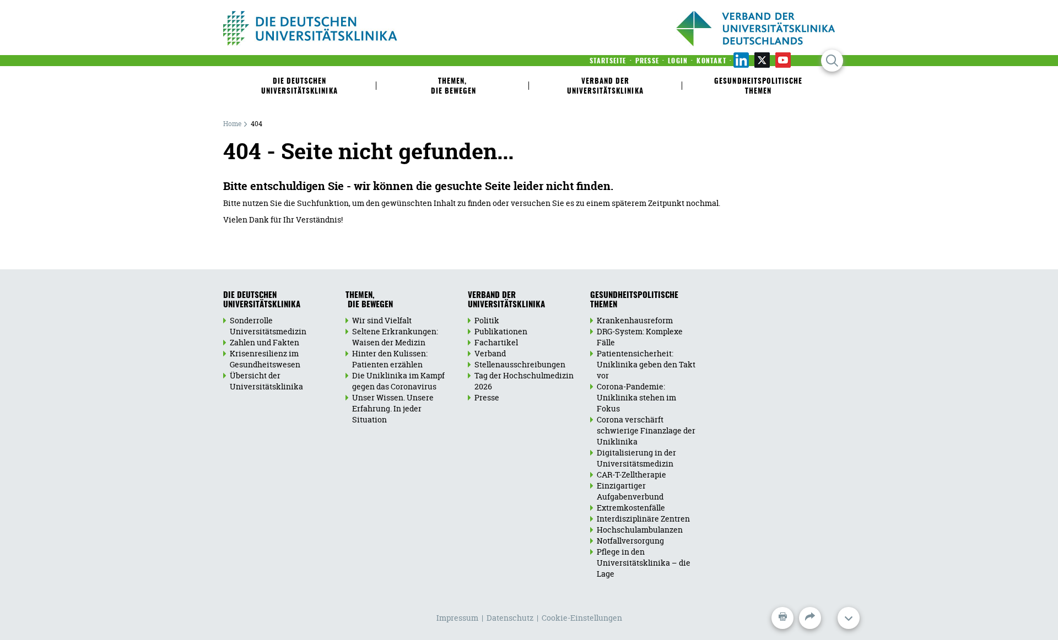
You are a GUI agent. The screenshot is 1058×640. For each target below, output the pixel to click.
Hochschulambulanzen (640, 529)
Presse (486, 397)
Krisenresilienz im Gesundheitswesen (265, 359)
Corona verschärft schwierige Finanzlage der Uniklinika (646, 430)
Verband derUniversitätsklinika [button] (605, 86)
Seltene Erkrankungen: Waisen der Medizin (395, 337)
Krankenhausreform (635, 320)
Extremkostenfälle (631, 507)
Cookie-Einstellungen (582, 617)
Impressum (457, 617)
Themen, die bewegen (369, 300)
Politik (486, 320)
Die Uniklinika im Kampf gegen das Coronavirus (398, 381)
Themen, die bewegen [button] (452, 86)
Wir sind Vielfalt (382, 320)
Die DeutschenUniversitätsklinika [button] (299, 86)
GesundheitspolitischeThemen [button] (758, 86)
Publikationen (500, 331)
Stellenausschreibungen (519, 364)
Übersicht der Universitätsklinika (266, 381)
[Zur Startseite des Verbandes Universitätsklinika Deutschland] (345, 28)
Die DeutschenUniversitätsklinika (261, 300)
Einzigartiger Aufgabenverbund (630, 491)
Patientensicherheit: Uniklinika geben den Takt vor (646, 364)
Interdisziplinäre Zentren (643, 518)
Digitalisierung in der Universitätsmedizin (636, 458)
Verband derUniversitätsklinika (506, 300)
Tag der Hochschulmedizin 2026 (524, 381)
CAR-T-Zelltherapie (631, 474)
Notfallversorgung (630, 540)
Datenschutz (510, 617)
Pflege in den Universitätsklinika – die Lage (643, 562)
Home (232, 123)
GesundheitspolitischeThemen (634, 300)
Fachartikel (496, 342)
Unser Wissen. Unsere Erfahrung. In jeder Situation (393, 408)
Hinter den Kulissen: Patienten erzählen (390, 359)
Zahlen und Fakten (264, 342)
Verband (490, 353)
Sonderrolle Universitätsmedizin (268, 326)
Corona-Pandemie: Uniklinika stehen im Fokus (636, 397)
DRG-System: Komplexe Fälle (640, 337)
